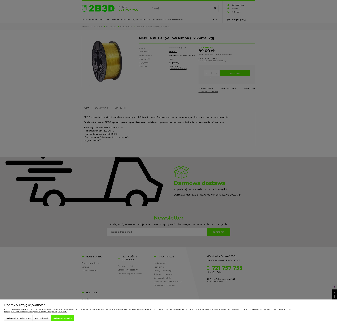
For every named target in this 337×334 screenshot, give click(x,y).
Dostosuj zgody (42, 318)
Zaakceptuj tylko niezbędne (18, 318)
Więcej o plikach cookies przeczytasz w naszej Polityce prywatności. (35, 312)
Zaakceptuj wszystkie (62, 318)
